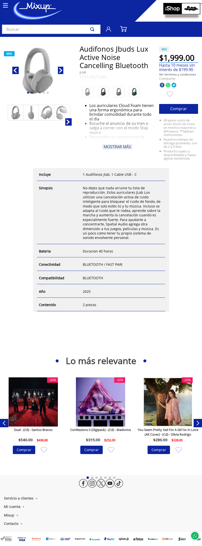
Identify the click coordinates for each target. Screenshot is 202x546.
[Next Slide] (198, 423)
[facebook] (162, 85)
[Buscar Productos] (93, 29)
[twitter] (173, 85)
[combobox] (51, 29)
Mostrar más (117, 146)
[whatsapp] (168, 85)
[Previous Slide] (4, 423)
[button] (87, 91)
